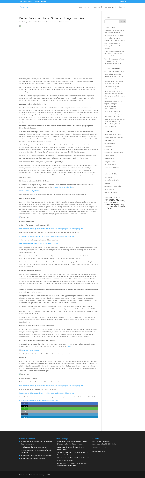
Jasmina (107, 119)
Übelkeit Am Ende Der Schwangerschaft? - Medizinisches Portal (111, 89)
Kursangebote (109, 171)
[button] (24, 403)
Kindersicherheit (51, 22)
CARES (69, 346)
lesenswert (108, 177)
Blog (120, 7)
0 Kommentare (64, 22)
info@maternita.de (98, 451)
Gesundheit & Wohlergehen (113, 153)
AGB (48, 475)
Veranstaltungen (109, 189)
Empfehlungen (109, 7)
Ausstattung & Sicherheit (27, 22)
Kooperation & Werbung (112, 168)
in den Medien (109, 159)
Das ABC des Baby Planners (113, 137)
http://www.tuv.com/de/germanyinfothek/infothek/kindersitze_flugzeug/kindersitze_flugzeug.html (51, 229)
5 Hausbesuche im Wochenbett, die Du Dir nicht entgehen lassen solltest (114, 53)
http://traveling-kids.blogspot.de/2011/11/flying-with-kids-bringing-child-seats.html (46, 236)
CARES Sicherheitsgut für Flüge (63, 187)
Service (87, 7)
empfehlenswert (109, 143)
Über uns (97, 7)
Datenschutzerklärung (36, 475)
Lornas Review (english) (112, 180)
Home (80, 7)
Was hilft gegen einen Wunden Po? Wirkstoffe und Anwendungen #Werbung (114, 61)
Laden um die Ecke (110, 174)
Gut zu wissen (41, 22)
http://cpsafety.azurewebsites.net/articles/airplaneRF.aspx (38, 400)
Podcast (107, 183)
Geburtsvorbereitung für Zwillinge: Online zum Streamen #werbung (115, 46)
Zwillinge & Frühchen (111, 192)
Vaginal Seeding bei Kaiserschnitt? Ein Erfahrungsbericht (110, 106)
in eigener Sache (110, 162)
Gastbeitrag (108, 149)
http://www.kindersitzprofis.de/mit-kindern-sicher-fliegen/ (38, 244)
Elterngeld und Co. (110, 140)
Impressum (23, 475)
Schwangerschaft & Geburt (113, 186)
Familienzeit (108, 146)
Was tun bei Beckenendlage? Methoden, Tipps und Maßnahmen (113, 81)
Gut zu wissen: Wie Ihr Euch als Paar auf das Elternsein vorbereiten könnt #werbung (114, 32)
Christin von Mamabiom (112, 101)
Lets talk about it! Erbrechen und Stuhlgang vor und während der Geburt (114, 114)
